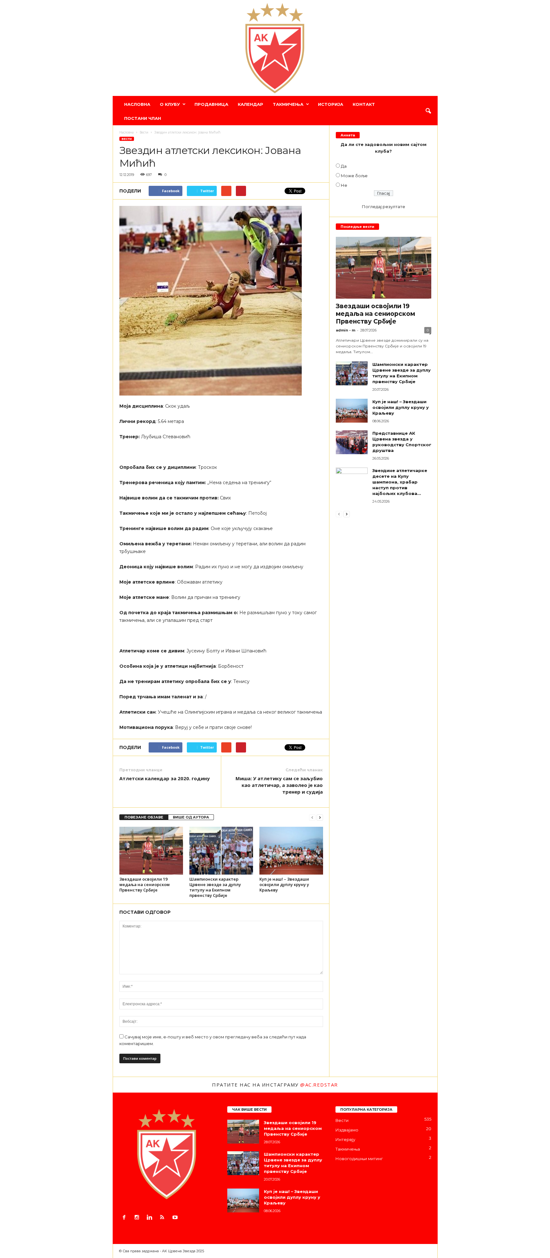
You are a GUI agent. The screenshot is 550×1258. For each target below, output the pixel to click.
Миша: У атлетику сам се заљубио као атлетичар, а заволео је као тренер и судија (279, 785)
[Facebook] (125, 1217)
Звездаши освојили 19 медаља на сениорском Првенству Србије (144, 884)
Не (344, 185)
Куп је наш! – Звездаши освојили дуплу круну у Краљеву (284, 884)
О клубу (170, 104)
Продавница (211, 104)
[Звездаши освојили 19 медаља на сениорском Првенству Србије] (151, 851)
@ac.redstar (319, 1084)
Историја (330, 104)
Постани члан (142, 118)
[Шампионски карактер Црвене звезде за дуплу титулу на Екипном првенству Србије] (221, 851)
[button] (428, 111)
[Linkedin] (151, 1217)
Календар (250, 104)
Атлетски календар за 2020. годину (164, 778)
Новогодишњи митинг (359, 1158)
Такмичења (288, 104)
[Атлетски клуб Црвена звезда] (275, 48)
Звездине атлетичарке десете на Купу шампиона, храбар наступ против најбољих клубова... (399, 482)
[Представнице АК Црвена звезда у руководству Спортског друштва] (352, 442)
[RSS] (163, 1217)
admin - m (345, 330)
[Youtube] (176, 1217)
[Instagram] (138, 1217)
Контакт (364, 104)
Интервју (345, 1139)
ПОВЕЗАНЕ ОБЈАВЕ (143, 817)
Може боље (354, 175)
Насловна (137, 104)
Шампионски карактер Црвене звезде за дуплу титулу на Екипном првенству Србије (215, 887)
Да (344, 166)
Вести (127, 139)
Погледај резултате (383, 206)
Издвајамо (346, 1129)
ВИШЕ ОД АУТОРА (191, 817)
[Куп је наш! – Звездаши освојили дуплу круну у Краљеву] (291, 851)
